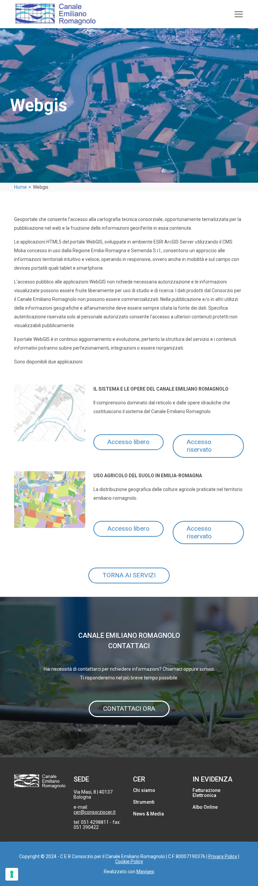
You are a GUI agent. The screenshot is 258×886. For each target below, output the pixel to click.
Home (20, 187)
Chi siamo (144, 790)
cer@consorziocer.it (95, 812)
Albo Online (205, 807)
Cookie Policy (129, 861)
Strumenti (144, 802)
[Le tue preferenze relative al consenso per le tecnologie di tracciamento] (11, 874)
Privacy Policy (222, 856)
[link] (49, 413)
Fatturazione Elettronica (206, 793)
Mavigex (145, 871)
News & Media (148, 813)
